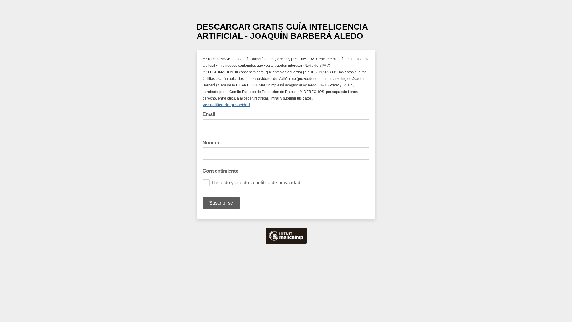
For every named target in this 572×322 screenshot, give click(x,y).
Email (211, 114)
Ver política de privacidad (226, 104)
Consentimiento (221, 171)
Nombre (212, 142)
